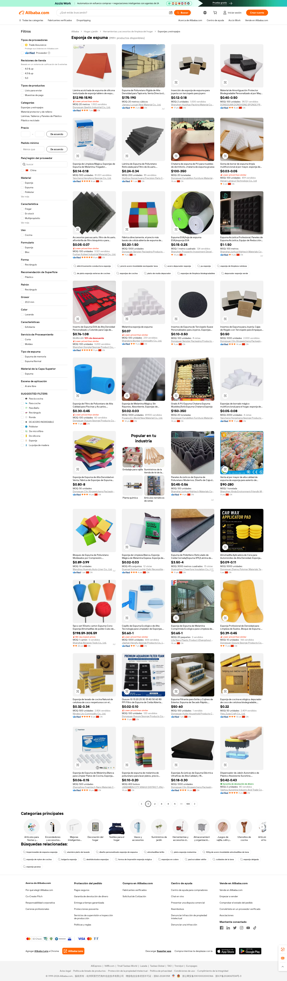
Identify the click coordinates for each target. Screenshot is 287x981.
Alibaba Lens (41, 951)
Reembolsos (177, 909)
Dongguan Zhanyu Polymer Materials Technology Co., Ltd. (241, 569)
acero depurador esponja (179, 266)
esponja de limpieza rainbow (233, 266)
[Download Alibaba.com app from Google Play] (250, 951)
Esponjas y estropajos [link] (169, 31)
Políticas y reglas (82, 924)
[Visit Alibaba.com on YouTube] (248, 928)
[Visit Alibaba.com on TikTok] (255, 928)
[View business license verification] (173, 976)
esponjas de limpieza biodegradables (198, 273)
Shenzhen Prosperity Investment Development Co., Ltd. (192, 251)
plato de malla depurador (159, 273)
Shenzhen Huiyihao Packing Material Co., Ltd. (192, 104)
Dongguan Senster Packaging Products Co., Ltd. (143, 251)
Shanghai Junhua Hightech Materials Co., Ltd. (241, 251)
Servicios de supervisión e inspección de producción (93, 917)
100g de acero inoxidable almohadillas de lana (227, 852)
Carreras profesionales (37, 909)
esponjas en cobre (170, 859)
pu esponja (206, 266)
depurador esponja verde (236, 273)
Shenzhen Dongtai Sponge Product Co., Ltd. (94, 347)
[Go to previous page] (141, 804)
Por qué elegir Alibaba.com (39, 890)
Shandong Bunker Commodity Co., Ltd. (142, 340)
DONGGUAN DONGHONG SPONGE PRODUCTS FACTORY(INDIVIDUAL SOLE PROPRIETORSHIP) (241, 104)
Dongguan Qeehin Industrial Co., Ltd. (91, 107)
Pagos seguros (81, 890)
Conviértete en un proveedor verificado (240, 909)
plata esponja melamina (185, 852)
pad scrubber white (197, 859)
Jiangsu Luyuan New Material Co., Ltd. (141, 104)
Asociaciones (227, 915)
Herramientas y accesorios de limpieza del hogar (128, 31)
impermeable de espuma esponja (41, 852)
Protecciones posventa (86, 909)
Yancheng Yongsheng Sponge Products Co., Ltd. (241, 418)
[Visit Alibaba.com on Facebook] (222, 928)
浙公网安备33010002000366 (197, 976)
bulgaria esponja (69, 859)
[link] (282, 949)
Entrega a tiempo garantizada (89, 902)
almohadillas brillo (155, 852)
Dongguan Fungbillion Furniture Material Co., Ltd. (192, 178)
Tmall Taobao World (127, 966)
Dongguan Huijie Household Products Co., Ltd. (192, 713)
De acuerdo (56, 134)
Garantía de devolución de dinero (91, 896)
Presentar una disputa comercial (188, 902)
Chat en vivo (177, 896)
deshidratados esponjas (97, 859)
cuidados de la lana (225, 859)
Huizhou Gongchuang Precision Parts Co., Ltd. (143, 178)
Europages (191, 966)
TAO (169, 966)
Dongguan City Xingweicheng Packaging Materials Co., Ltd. (241, 341)
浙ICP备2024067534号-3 (228, 976)
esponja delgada (251, 859)
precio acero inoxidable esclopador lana (139, 266)
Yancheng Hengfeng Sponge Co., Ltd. (92, 178)
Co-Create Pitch (34, 896)
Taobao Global (157, 966)
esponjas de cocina (129, 273)
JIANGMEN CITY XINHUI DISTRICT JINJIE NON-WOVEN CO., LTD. (143, 787)
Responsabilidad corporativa (40, 902)
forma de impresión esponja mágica (135, 859)
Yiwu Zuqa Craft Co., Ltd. (232, 713)
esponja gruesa (33, 867)
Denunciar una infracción (184, 924)
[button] (171, 13)
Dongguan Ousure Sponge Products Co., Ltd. (94, 420)
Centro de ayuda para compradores (189, 890)
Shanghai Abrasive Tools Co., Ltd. (89, 642)
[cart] (215, 13)
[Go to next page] (195, 804)
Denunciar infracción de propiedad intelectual (189, 917)
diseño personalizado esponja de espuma (118, 852)
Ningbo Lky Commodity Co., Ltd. (89, 713)
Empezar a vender (229, 896)
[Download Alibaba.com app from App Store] (226, 951)
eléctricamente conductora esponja (94, 266)
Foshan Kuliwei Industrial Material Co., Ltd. (94, 254)
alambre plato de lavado (78, 852)
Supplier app (164, 951)
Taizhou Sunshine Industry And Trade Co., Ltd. (241, 789)
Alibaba (75, 31)
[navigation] (44, 418)
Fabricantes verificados (135, 890)
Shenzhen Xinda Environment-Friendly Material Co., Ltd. (241, 491)
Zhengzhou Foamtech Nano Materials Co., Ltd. (94, 787)
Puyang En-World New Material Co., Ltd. (142, 418)
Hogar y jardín (91, 31)
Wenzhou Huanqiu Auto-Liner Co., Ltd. (92, 569)
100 (188, 804)
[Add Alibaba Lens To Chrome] (73, 951)
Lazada (143, 966)
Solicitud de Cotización (134, 896)
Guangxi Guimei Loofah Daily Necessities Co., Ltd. (143, 569)
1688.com (109, 966)
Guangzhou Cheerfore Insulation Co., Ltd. (192, 569)
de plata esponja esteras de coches (93, 273)
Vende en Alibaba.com (231, 890)
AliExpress (96, 966)
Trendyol (178, 966)
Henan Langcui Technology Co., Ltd (238, 180)
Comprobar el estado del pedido (236, 902)
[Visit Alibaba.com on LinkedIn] (228, 928)
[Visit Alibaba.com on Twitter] (235, 928)
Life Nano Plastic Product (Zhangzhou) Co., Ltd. (192, 640)
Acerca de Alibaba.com (38, 883)
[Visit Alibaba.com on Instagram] (241, 928)
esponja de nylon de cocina (39, 859)
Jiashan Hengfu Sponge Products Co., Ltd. (143, 642)
